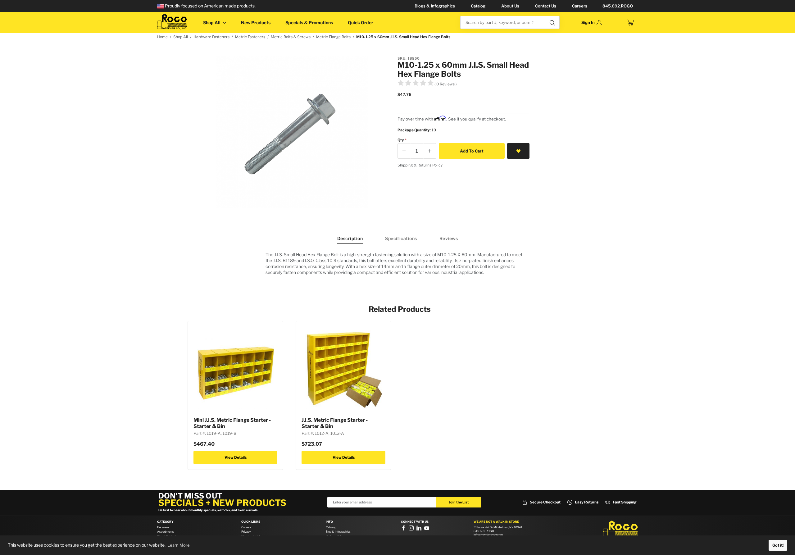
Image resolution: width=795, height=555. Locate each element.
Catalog (478, 5)
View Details (236, 457)
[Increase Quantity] (429, 151)
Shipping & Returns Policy (420, 165)
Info (329, 521)
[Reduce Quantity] (404, 151)
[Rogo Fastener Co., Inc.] (172, 22)
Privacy (246, 531)
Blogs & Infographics (435, 5)
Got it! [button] (778, 545)
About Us (510, 5)
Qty (401, 140)
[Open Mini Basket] (630, 22)
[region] (397, 263)
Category (165, 521)
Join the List (459, 502)
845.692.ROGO (617, 5)
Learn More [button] (178, 545)
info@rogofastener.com (488, 534)
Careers (579, 5)
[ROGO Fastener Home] (620, 530)
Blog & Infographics (338, 531)
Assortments (165, 531)
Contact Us (545, 5)
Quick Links (250, 521)
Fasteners (163, 527)
